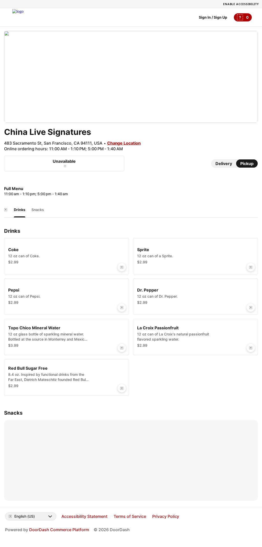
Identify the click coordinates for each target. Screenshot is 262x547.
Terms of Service (130, 516)
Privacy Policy (165, 516)
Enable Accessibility (241, 4)
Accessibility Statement (84, 516)
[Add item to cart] (122, 267)
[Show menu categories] (6, 210)
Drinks (19, 209)
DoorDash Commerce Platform (59, 529)
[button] (66, 256)
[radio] (223, 163)
